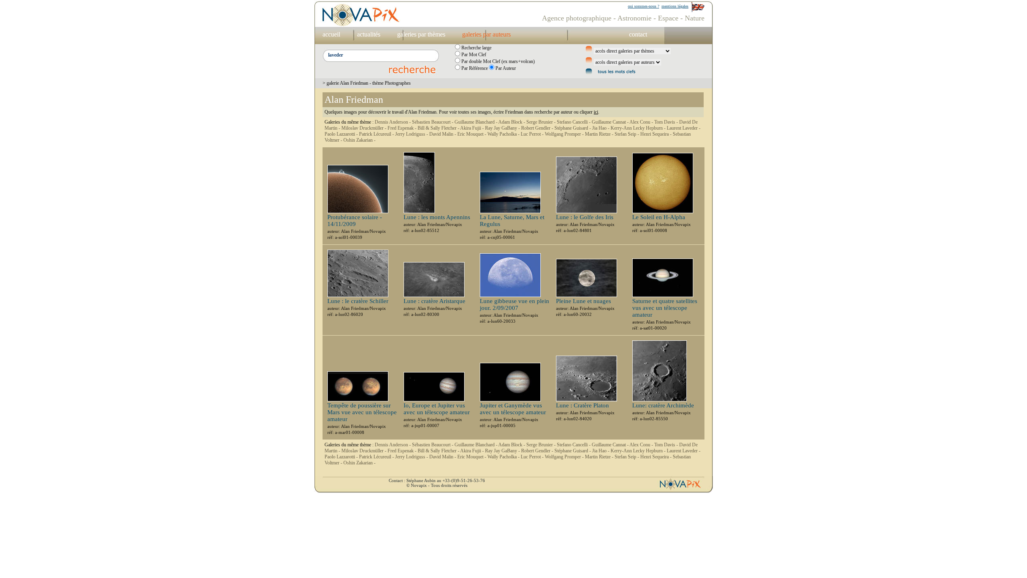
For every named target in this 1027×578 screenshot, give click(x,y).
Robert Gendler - (537, 128)
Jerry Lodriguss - (412, 134)
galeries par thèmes (421, 34)
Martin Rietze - (600, 134)
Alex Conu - (641, 122)
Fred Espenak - (403, 128)
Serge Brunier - (541, 122)
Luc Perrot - (533, 134)
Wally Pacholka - (504, 134)
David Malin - (443, 134)
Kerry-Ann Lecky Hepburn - (639, 128)
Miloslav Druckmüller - (364, 128)
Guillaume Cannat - (610, 122)
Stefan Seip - (627, 134)
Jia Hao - (601, 128)
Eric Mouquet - (472, 134)
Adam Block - (512, 122)
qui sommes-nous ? (643, 6)
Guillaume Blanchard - (476, 122)
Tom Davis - (666, 122)
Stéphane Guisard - (573, 128)
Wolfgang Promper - (565, 134)
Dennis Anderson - (393, 122)
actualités (368, 34)
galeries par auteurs (486, 34)
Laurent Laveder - (683, 128)
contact (638, 34)
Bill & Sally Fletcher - (439, 128)
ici (596, 112)
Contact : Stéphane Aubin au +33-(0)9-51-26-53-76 (437, 480)
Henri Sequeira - (656, 134)
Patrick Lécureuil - (377, 134)
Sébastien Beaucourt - (433, 122)
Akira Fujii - (472, 128)
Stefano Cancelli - (574, 122)
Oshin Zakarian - (359, 140)
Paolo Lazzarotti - (342, 134)
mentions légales (675, 6)
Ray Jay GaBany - (503, 128)
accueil (331, 34)
